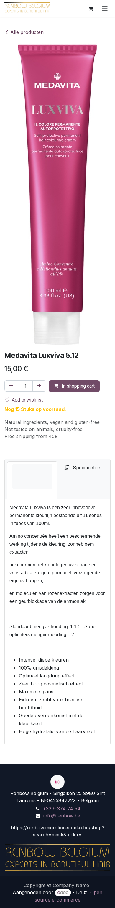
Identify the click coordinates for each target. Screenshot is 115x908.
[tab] (32, 480)
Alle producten (27, 32)
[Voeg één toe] (39, 386)
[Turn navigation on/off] (105, 8)
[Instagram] (57, 782)
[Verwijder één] (11, 386)
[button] (74, 386)
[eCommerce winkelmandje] (90, 8)
